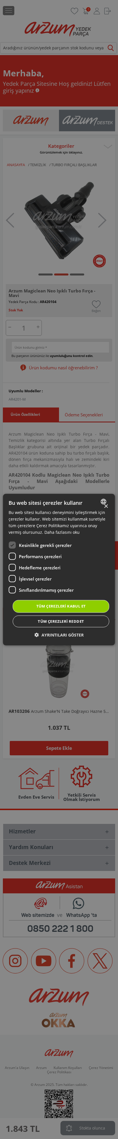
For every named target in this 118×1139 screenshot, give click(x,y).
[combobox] (104, 501)
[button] (59, 635)
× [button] (106, 506)
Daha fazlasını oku (62, 532)
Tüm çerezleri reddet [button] (61, 621)
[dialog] (59, 569)
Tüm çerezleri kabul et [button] (61, 606)
